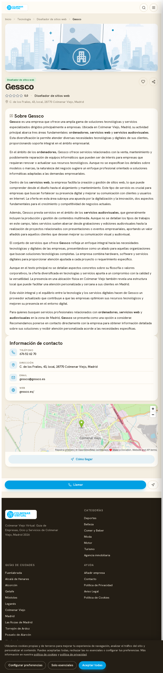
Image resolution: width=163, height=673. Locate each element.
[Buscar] (144, 7)
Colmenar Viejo (15, 610)
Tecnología (24, 19)
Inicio (8, 19)
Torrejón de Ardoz (17, 628)
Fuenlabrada (13, 573)
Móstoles (11, 597)
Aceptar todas (92, 665)
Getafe (9, 591)
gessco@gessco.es (32, 379)
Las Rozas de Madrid (18, 622)
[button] (81, 48)
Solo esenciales (62, 665)
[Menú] (153, 7)
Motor (88, 543)
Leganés (10, 604)
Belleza (89, 524)
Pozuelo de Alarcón (18, 634)
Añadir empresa (94, 573)
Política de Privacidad (98, 585)
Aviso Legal (91, 591)
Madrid (10, 616)
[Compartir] (153, 81)
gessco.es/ (26, 392)
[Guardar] (143, 81)
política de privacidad (73, 654)
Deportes (90, 518)
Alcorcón (11, 585)
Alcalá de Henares (17, 579)
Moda (88, 536)
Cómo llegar (84, 459)
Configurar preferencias (25, 665)
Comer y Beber (94, 530)
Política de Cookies (96, 597)
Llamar (78, 485)
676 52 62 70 (27, 354)
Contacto (90, 579)
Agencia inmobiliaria (97, 555)
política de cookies (45, 654)
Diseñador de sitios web (52, 19)
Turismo (89, 549)
